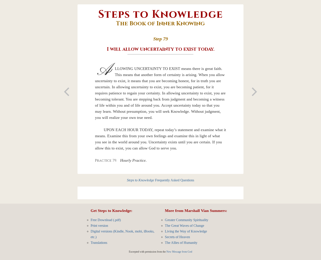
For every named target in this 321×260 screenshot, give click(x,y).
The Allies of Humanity (181, 242)
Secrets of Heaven (177, 237)
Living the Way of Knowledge (186, 231)
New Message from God (179, 251)
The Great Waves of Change (184, 225)
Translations (99, 242)
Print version (99, 225)
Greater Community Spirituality (186, 220)
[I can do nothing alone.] (67, 91)
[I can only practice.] (254, 91)
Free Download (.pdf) (106, 220)
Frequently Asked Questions (160, 180)
